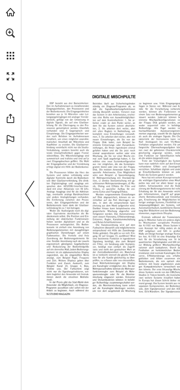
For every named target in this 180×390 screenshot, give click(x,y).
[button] (10, 33)
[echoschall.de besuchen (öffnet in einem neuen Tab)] (10, 12)
